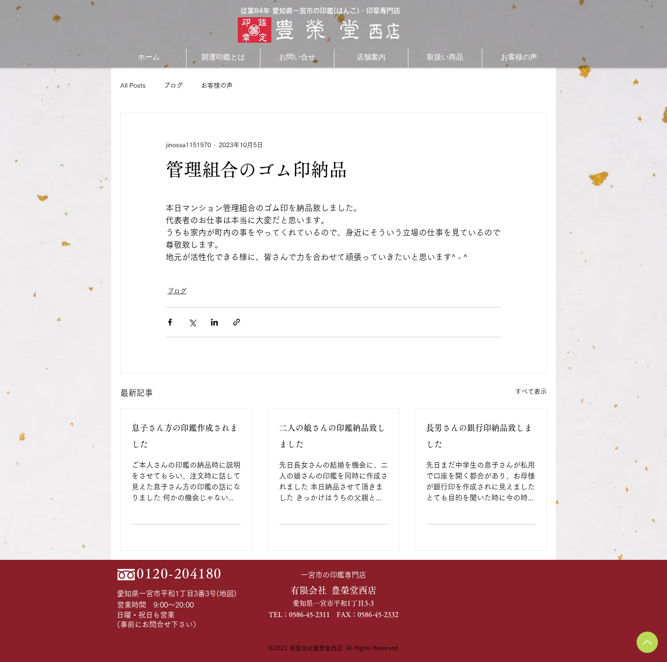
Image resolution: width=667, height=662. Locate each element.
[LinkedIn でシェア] (214, 322)
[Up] (647, 642)
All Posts (133, 85)
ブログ (173, 85)
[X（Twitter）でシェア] (192, 322)
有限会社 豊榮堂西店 (333, 590)
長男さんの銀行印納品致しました (479, 436)
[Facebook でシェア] (170, 322)
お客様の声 (217, 85)
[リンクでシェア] (236, 322)
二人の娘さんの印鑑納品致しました (332, 436)
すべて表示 (531, 391)
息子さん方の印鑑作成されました (185, 436)
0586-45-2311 (309, 614)
